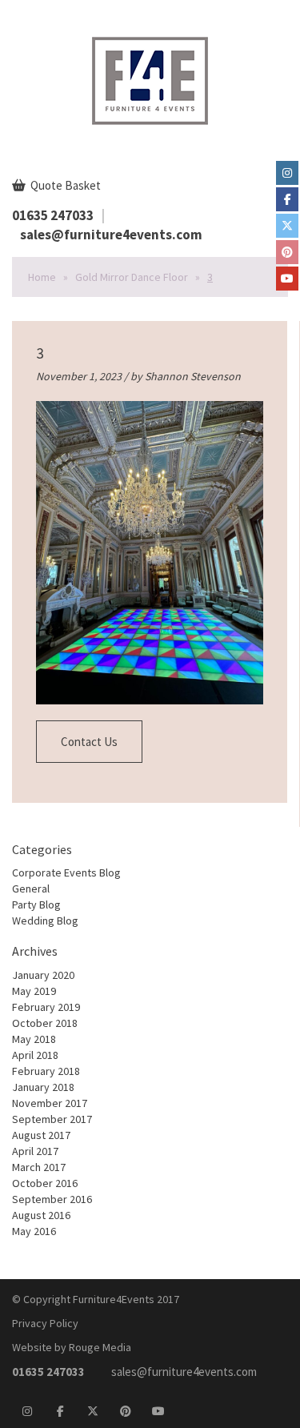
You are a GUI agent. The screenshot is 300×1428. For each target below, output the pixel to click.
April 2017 (35, 1151)
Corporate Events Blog (66, 872)
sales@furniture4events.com (111, 234)
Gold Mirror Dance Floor (131, 277)
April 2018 (35, 1055)
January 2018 (43, 1087)
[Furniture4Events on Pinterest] (287, 252)
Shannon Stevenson (193, 376)
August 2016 (41, 1215)
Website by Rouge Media (71, 1347)
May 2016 (34, 1231)
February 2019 (46, 1007)
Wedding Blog (45, 920)
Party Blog (36, 904)
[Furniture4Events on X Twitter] (287, 226)
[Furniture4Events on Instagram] (287, 173)
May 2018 (34, 1039)
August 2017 (41, 1135)
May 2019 (34, 991)
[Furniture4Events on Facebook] (287, 199)
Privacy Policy (45, 1323)
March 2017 (39, 1167)
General (31, 888)
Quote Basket (64, 185)
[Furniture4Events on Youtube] (287, 279)
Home (42, 277)
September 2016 (52, 1199)
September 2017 (52, 1119)
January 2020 (43, 975)
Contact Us (89, 741)
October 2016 (45, 1183)
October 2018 (45, 1023)
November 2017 (49, 1103)
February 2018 (46, 1071)
